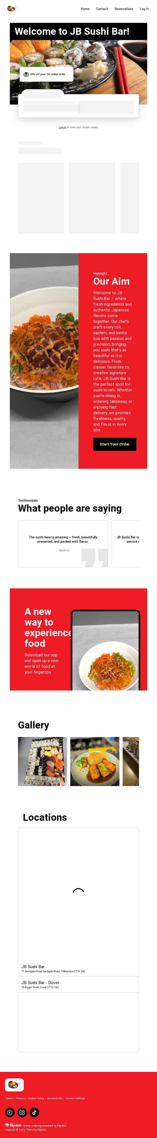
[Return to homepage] (14, 1085)
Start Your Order (115, 444)
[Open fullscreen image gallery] (42, 761)
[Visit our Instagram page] (22, 1112)
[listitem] (78, 969)
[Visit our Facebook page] (10, 1112)
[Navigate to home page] (41, 9)
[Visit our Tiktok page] (34, 1112)
